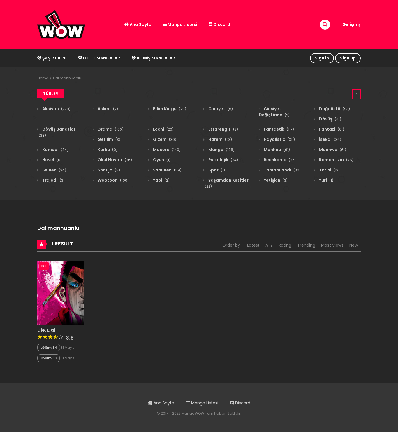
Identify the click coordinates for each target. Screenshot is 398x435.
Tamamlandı (282, 170)
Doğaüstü (334, 109)
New (353, 245)
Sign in (322, 58)
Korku (107, 149)
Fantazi (331, 129)
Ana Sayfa (140, 24)
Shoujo (108, 170)
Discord (221, 24)
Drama (110, 129)
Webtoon (113, 180)
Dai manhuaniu (67, 78)
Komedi (54, 149)
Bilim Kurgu (169, 109)
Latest (253, 245)
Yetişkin (275, 180)
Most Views (332, 245)
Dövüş (329, 119)
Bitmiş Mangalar (155, 58)
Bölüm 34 (48, 347)
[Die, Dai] (60, 292)
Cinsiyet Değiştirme (274, 112)
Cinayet (220, 109)
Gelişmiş (351, 24)
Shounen (167, 170)
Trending (306, 245)
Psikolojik (222, 160)
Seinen (53, 170)
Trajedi (53, 180)
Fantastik (278, 129)
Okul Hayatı (114, 160)
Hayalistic (279, 139)
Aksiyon (56, 109)
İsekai (329, 139)
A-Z (269, 245)
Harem (219, 139)
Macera (166, 149)
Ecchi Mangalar (101, 58)
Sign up (348, 58)
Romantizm (335, 160)
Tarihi (329, 170)
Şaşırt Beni (53, 58)
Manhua (276, 149)
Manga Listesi (182, 24)
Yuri (325, 180)
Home (43, 78)
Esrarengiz (222, 129)
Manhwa (332, 149)
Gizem (164, 139)
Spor (216, 170)
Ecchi (163, 129)
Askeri (107, 109)
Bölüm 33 (48, 358)
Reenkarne (279, 160)
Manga (221, 149)
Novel (51, 160)
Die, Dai (46, 330)
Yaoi (161, 180)
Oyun (161, 160)
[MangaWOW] (61, 24)
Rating (285, 245)
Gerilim (108, 139)
